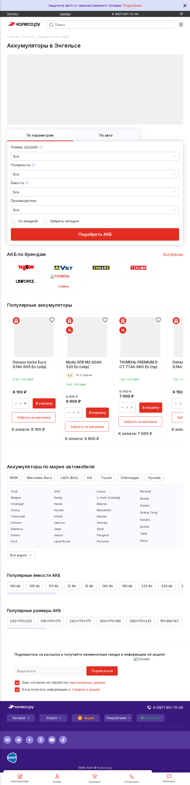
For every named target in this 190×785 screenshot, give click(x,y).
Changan (17, 503)
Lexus (101, 491)
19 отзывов (84, 375)
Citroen (16, 522)
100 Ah (15, 586)
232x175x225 (21, 621)
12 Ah (71, 586)
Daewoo (17, 528)
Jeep (57, 528)
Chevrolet (18, 516)
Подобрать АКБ (95, 234)
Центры (65, 14)
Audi (14, 491)
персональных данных (87, 682)
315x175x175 (51, 621)
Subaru (145, 519)
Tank (143, 533)
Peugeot (103, 535)
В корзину (44, 403)
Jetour (58, 535)
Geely (58, 497)
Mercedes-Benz (39, 478)
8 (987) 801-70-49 (125, 14)
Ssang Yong (148, 512)
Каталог (29, 36)
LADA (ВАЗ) (69, 478)
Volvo (144, 540)
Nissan (102, 516)
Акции (89, 718)
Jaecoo (59, 522)
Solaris (145, 505)
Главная (13, 36)
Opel (100, 528)
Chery (15, 510)
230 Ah (167, 586)
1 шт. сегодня (76, 384)
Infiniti (58, 516)
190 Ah (127, 586)
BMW (14, 478)
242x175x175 (80, 621)
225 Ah (146, 586)
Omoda (102, 522)
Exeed (15, 535)
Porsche (103, 541)
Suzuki (144, 526)
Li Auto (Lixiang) (108, 497)
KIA (89, 478)
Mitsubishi (104, 510)
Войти (57, 781)
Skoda (144, 498)
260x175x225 (140, 621)
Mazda (102, 503)
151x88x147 (169, 621)
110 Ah (54, 586)
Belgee (16, 497)
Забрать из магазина (34, 417)
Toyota (106, 478)
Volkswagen (129, 478)
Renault (145, 491)
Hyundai (154, 478)
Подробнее (132, 5)
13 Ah (89, 586)
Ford (14, 541)
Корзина (94, 781)
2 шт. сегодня (23, 379)
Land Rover (62, 541)
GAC (57, 491)
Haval (58, 503)
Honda (58, 510)
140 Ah (107, 586)
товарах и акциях (86, 689)
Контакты (152, 718)
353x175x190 (110, 621)
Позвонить (131, 781)
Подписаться (102, 671)
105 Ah (34, 586)
